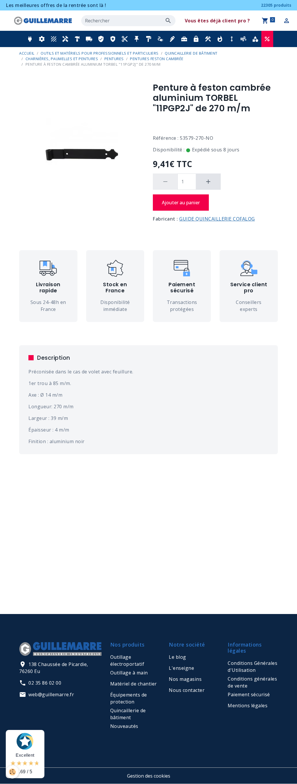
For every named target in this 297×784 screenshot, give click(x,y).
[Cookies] (12, 771)
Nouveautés (124, 726)
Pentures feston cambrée (157, 58)
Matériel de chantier (133, 684)
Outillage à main (129, 673)
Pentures (114, 58)
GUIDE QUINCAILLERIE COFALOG (217, 219)
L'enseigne (181, 668)
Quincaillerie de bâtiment (191, 53)
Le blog (177, 657)
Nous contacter (186, 690)
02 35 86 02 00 (44, 683)
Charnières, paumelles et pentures (62, 58)
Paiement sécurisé (249, 694)
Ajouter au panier (181, 202)
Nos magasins (185, 679)
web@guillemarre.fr (51, 694)
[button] (30, 39)
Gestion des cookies (148, 776)
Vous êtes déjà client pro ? (217, 20)
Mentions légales (247, 705)
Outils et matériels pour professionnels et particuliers (100, 53)
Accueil (27, 53)
